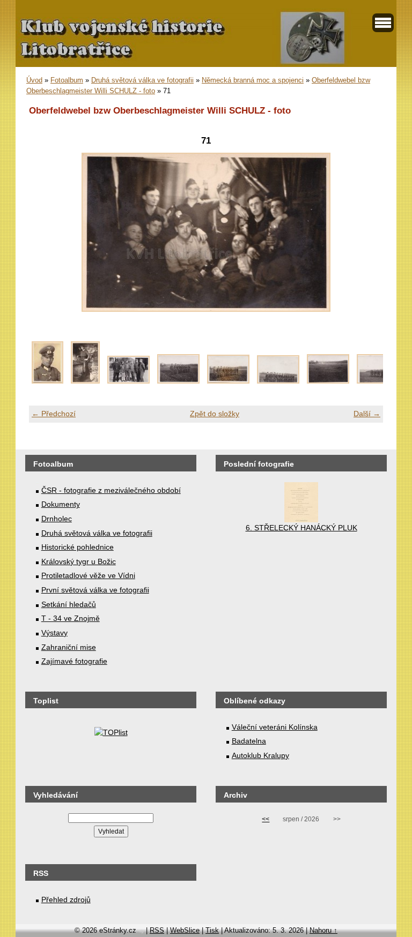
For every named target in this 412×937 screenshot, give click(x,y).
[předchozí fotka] (46, 232)
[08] (378, 381)
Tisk (212, 930)
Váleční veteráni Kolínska (275, 727)
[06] (278, 381)
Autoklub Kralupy (260, 755)
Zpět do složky (214, 413)
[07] (328, 381)
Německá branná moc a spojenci (253, 80)
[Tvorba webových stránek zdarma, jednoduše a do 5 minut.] (142, 931)
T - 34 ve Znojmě (70, 618)
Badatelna (249, 741)
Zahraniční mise (68, 647)
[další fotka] (366, 232)
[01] (47, 381)
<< (265, 819)
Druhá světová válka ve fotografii (142, 80)
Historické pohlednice (77, 547)
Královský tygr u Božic (78, 561)
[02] (85, 381)
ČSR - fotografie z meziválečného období (111, 490)
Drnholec (56, 518)
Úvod (34, 80)
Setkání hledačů (68, 604)
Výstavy (54, 632)
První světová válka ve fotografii (95, 590)
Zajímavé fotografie (74, 661)
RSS (157, 930)
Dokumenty (60, 504)
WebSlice (185, 930)
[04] (178, 381)
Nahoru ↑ (323, 930)
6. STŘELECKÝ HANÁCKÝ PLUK (301, 527)
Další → (367, 413)
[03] (128, 381)
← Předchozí (54, 413)
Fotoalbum (66, 80)
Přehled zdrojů (66, 899)
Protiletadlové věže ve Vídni (88, 575)
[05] (228, 381)
